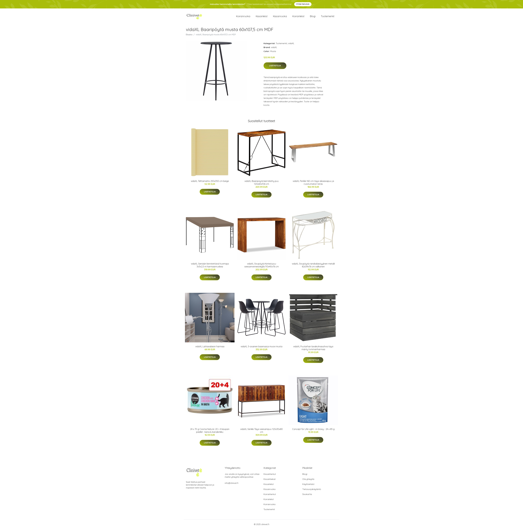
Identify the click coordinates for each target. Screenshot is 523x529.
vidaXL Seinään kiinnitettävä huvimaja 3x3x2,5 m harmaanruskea (210, 265)
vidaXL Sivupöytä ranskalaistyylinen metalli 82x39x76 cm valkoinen (313, 265)
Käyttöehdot (308, 484)
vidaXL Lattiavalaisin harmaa (209, 346)
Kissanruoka (280, 16)
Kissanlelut (261, 16)
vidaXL (291, 43)
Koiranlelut (298, 16)
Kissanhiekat (270, 479)
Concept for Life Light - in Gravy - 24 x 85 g (313, 429)
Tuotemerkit (327, 16)
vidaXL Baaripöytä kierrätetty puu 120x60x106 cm (261, 182)
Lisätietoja (275, 65)
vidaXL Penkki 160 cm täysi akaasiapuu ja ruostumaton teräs (313, 182)
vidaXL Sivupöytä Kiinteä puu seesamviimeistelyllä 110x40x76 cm (261, 265)
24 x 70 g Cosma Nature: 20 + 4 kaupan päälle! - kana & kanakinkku (209, 430)
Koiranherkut (270, 494)
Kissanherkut (270, 474)
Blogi (312, 16)
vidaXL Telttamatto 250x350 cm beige (210, 181)
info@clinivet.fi (231, 483)
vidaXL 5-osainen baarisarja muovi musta (261, 346)
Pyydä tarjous (302, 4)
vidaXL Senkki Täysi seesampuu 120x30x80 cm (261, 430)
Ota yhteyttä (308, 479)
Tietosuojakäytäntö (311, 489)
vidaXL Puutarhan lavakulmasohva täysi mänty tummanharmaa (313, 348)
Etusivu (189, 34)
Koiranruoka (243, 16)
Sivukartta (307, 494)
